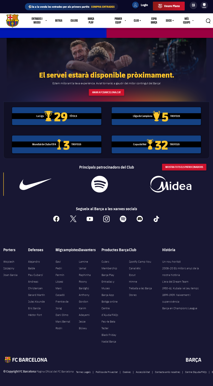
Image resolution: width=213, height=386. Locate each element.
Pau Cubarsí (35, 275)
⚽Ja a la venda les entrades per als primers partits (71, 6)
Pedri (59, 268)
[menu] (204, 5)
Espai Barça (154, 20)
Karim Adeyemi (84, 311)
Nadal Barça (109, 341)
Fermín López (60, 278)
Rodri (59, 328)
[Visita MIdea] (171, 184)
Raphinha (85, 275)
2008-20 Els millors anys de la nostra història (180, 272)
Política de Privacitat (107, 371)
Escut (132, 275)
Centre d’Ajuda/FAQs (110, 311)
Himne (133, 281)
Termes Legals (83, 371)
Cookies (127, 371)
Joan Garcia (10, 275)
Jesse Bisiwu (83, 325)
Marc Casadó (60, 292)
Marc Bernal (63, 321)
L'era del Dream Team (175, 281)
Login (141, 5)
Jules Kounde (36, 301)
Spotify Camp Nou (140, 261)
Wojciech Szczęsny (8, 265)
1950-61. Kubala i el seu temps (180, 288)
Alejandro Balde (34, 265)
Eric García (34, 308)
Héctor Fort (35, 314)
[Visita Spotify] (100, 184)
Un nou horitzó (171, 261)
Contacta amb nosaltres (167, 371)
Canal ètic (135, 268)
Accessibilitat (143, 371)
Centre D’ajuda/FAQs (196, 371)
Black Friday (109, 334)
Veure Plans (172, 6)
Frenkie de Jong (62, 305)
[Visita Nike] (35, 184)
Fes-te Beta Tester (108, 325)
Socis (169, 20)
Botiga (58, 20)
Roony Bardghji (84, 285)
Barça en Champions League (179, 308)
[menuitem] (204, 4)
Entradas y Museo (108, 285)
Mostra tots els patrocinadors (184, 167)
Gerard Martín (36, 295)
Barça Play (91, 20)
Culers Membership (109, 265)
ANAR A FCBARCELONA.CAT (106, 92)
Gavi (58, 261)
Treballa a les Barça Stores (140, 292)
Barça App (108, 295)
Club (136, 20)
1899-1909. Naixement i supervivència (176, 298)
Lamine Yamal (83, 265)
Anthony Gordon (84, 298)
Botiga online (110, 301)
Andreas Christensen (35, 285)
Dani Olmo (62, 314)
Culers (74, 20)
